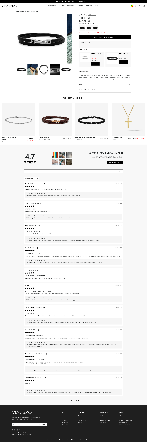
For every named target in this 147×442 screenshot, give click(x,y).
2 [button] (71, 400)
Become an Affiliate (105, 420)
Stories (102, 415)
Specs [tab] (81, 84)
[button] (83, 15)
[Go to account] (140, 5)
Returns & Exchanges (125, 418)
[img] (30, 186)
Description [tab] (84, 72)
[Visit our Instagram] (14, 430)
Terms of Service (52, 439)
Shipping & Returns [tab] (87, 90)
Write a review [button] (114, 162)
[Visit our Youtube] (17, 430)
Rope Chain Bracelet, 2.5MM (96, 55)
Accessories (65, 422)
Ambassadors (104, 418)
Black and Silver (124, 57)
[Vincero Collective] (9, 5)
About (80, 415)
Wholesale (103, 422)
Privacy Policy (62, 439)
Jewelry (64, 418)
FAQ (120, 415)
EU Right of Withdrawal (125, 420)
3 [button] (74, 400)
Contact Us (122, 427)
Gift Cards (65, 424)
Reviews (80, 418)
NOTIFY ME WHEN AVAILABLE (105, 37)
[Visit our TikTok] (19, 429)
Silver (92, 57)
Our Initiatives (82, 420)
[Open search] (136, 5)
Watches (64, 415)
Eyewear (64, 420)
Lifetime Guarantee (124, 424)
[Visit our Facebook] (12, 430)
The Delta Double (124, 55)
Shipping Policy (123, 422)
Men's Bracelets (20, 11)
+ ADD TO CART (95, 63)
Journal (80, 422)
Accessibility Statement (73, 439)
